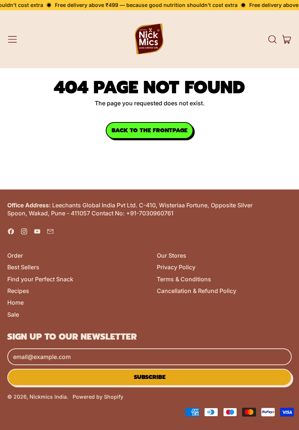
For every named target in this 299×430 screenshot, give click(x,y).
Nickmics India (48, 397)
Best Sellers (23, 267)
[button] (272, 39)
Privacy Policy (176, 267)
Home (15, 302)
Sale (13, 314)
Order (15, 255)
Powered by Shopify (98, 397)
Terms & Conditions (184, 279)
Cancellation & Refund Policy (196, 290)
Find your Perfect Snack (40, 279)
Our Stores (171, 255)
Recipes (18, 290)
